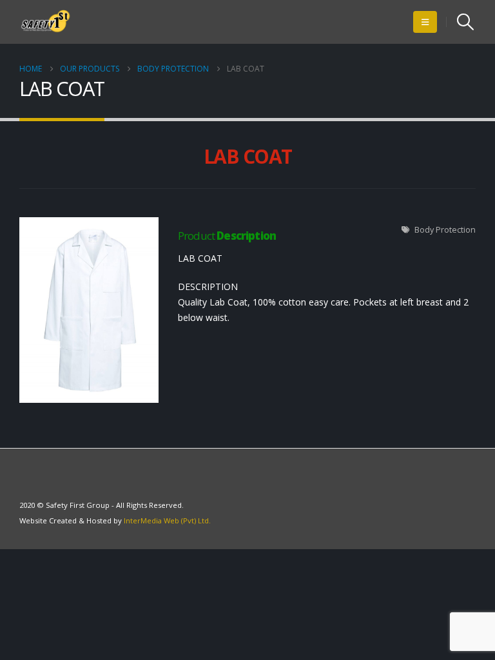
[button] (425, 22)
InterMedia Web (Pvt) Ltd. (167, 520)
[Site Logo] (45, 22)
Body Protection (445, 229)
